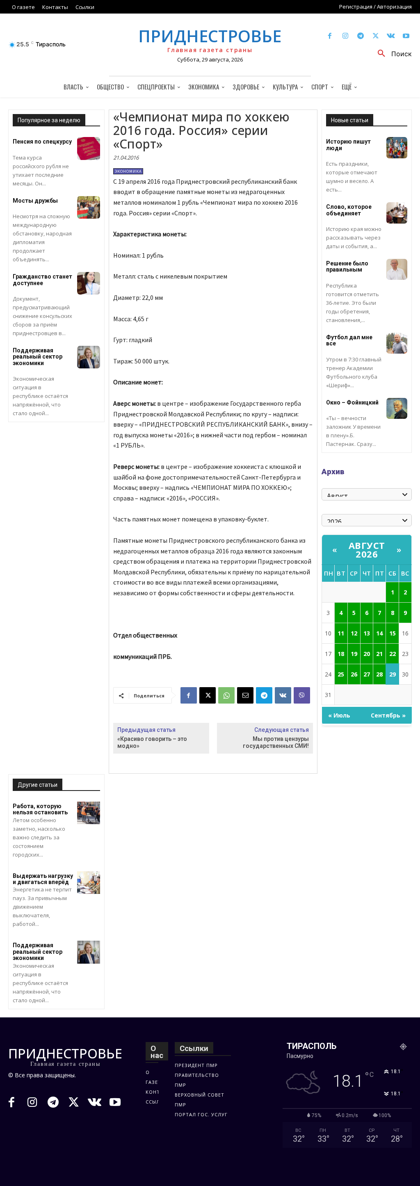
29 (392, 674)
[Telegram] (360, 36)
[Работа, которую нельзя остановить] (88, 813)
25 (341, 674)
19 (354, 654)
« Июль (339, 715)
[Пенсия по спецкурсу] (88, 148)
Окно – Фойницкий (352, 402)
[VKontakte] (391, 36)
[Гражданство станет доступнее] (88, 283)
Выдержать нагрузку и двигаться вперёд (43, 879)
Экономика (128, 171)
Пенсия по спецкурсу (42, 141)
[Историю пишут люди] (396, 147)
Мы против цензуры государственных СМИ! (276, 742)
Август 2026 (367, 549)
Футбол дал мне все (349, 340)
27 (366, 674)
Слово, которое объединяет (349, 209)
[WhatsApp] (226, 695)
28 (379, 674)
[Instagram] (345, 36)
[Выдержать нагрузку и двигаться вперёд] (88, 882)
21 (379, 654)
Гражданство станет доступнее (42, 279)
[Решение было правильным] (396, 269)
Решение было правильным (347, 266)
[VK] (283, 695)
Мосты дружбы (35, 200)
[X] (375, 36)
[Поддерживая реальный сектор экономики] (88, 357)
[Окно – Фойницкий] (396, 408)
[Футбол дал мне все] (396, 343)
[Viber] (302, 695)
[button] (392, 54)
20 (366, 654)
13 (366, 633)
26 (354, 674)
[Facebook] (330, 36)
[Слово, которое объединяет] (396, 212)
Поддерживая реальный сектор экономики (37, 356)
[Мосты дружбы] (88, 207)
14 (379, 633)
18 (341, 654)
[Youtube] (406, 36)
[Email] (245, 695)
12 (354, 633)
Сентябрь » (388, 715)
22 (392, 654)
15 (392, 633)
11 (341, 633)
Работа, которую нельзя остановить (40, 809)
